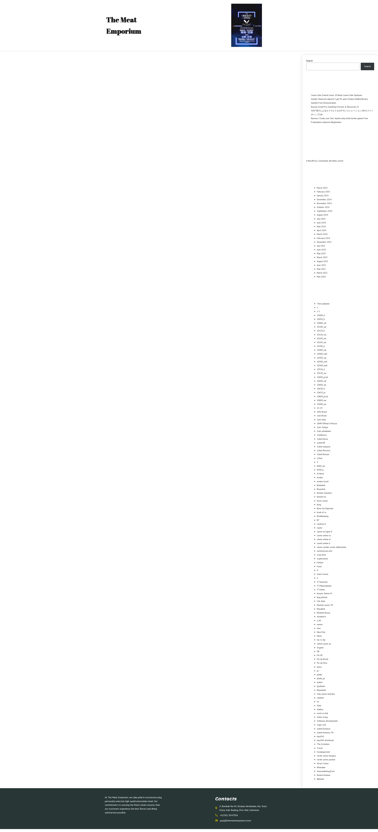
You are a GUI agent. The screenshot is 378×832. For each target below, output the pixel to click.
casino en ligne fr (324, 531)
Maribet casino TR (325, 605)
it (317, 578)
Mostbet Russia (323, 612)
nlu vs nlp (321, 639)
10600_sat (321, 381)
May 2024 (321, 226)
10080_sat (321, 323)
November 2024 (324, 203)
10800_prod (322, 396)
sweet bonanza (323, 728)
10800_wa (321, 400)
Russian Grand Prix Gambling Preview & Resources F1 (335, 106)
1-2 (318, 311)
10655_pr (321, 392)
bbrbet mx (321, 496)
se (318, 701)
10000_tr (321, 315)
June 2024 (321, 222)
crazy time (321, 554)
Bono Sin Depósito (325, 508)
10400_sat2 (322, 353)
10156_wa (321, 334)
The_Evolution (323, 744)
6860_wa (321, 466)
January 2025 (323, 195)
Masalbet (321, 609)
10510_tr (321, 369)
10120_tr (321, 330)
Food (319, 566)
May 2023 (321, 253)
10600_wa (321, 384)
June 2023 (321, 249)
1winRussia (321, 435)
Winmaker (321, 767)
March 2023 (322, 257)
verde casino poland (326, 759)
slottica (320, 709)
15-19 (319, 408)
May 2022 (321, 269)
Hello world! (337, 160)
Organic (320, 647)
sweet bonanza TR (325, 732)
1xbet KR (321, 442)
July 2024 (321, 218)
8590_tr (320, 469)
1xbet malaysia (323, 446)
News (319, 636)
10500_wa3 (322, 361)
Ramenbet (321, 690)
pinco (319, 667)
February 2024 (323, 238)
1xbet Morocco (323, 450)
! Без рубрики (323, 303)
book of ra (321, 512)
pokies (320, 682)
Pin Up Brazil (322, 659)
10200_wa (321, 338)
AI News (320, 473)
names (320, 624)
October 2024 (323, 207)
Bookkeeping (322, 516)
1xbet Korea (322, 439)
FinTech (320, 562)
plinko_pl (321, 678)
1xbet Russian (323, 454)
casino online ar (324, 539)
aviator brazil (323, 481)
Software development (327, 721)
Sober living (322, 717)
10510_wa (321, 373)
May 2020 (321, 276)
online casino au (324, 643)
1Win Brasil (322, 411)
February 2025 (323, 191)
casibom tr (321, 524)
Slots (319, 705)
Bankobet (321, 485)
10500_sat (321, 357)
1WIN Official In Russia (327, 423)
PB (318, 651)
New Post (321, 632)
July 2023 (321, 245)
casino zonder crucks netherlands (331, 547)
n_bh (319, 620)
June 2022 (321, 265)
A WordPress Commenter (317, 160)
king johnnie (322, 597)
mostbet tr (321, 616)
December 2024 (324, 199)
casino (319, 527)
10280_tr (321, 346)
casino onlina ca (324, 535)
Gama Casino (322, 574)
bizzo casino (322, 500)
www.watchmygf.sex (326, 771)
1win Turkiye (322, 427)
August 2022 (322, 261)
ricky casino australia (326, 694)
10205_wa (321, 342)
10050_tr (321, 319)
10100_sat (321, 326)
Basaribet (321, 489)
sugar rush (321, 724)
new (319, 628)
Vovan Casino (323, 763)
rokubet (320, 697)
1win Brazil (322, 415)
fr (317, 570)
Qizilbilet (321, 686)
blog (319, 504)
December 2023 (324, 242)
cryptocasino (322, 558)
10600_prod (322, 377)
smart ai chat (322, 713)
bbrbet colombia (324, 493)
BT (318, 520)
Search (309, 60)
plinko (319, 674)
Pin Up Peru (322, 663)
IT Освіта (321, 589)
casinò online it (323, 543)
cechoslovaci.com (324, 551)
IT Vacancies (322, 582)
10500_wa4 (322, 365)
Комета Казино (323, 775)
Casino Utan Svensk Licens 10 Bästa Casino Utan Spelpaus (336, 95)
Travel (320, 748)
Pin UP (320, 655)
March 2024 (322, 234)
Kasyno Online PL (324, 593)
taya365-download (325, 740)
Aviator (320, 477)
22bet (319, 458)
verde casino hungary (326, 755)
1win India (321, 419)
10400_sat (321, 350)
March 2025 (322, 187)
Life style (321, 601)
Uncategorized (323, 752)
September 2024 (324, 211)
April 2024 (321, 230)
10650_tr (321, 388)
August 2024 (322, 214)
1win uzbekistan (324, 431)
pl (318, 670)
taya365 (320, 736)
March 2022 (322, 272)
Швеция (320, 779)
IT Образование (324, 585)
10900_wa (321, 404)
